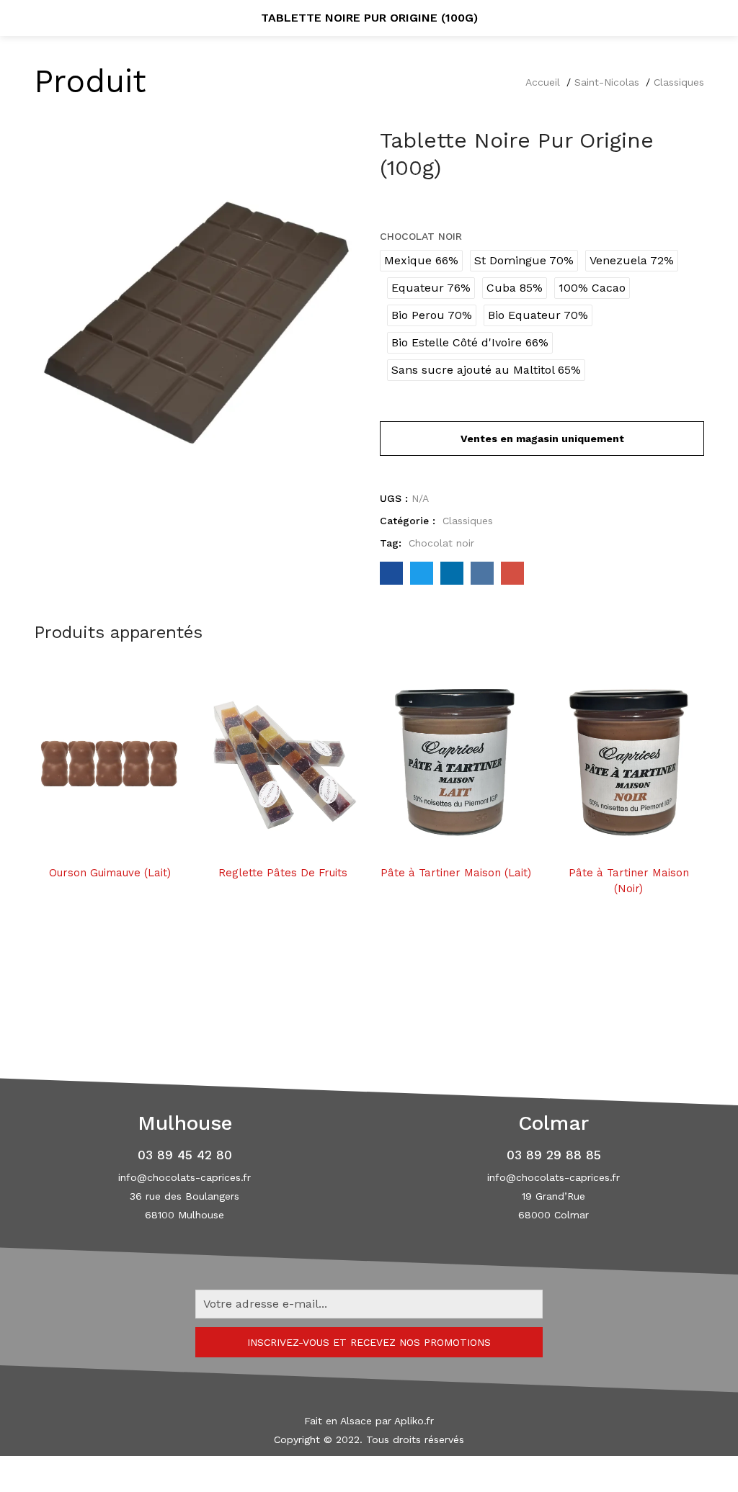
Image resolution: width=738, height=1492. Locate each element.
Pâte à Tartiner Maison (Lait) (456, 872)
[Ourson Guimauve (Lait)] (109, 763)
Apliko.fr (414, 1420)
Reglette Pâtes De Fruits (282, 872)
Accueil (542, 82)
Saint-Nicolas (606, 82)
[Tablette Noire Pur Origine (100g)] (391, 573)
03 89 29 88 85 (554, 1155)
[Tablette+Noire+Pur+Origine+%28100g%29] (421, 573)
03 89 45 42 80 (185, 1155)
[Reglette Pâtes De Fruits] (282, 763)
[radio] (421, 260)
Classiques (679, 82)
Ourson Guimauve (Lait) (110, 872)
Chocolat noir (421, 236)
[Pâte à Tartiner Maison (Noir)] (628, 763)
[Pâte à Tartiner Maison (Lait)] (455, 763)
